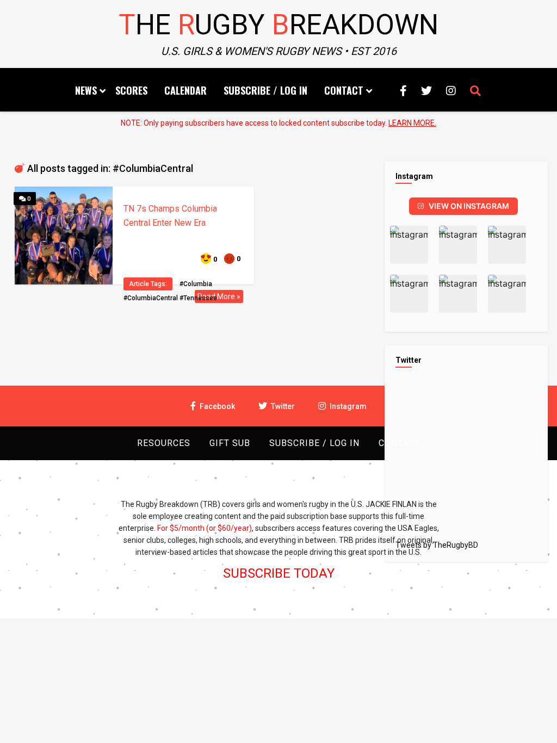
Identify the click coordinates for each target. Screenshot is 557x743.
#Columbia (196, 284)
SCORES (131, 90)
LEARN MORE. (412, 123)
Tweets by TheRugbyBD (436, 545)
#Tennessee (198, 298)
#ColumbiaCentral (150, 298)
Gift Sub (229, 443)
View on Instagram (469, 205)
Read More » (218, 296)
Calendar (185, 90)
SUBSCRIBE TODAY (279, 573)
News (86, 90)
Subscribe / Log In (265, 90)
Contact (343, 90)
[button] (409, 245)
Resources (163, 443)
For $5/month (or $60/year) (204, 528)
